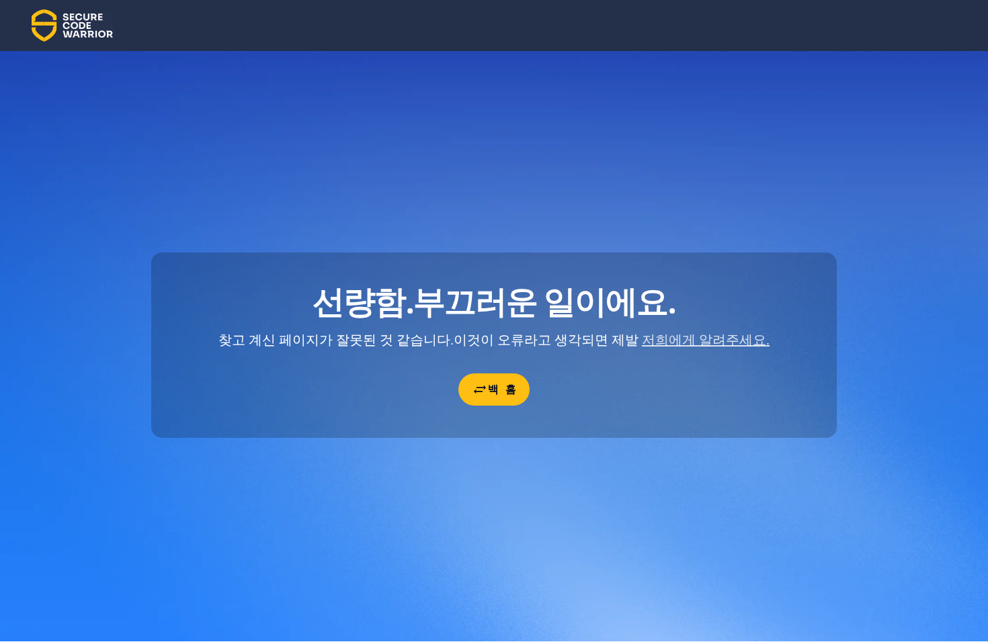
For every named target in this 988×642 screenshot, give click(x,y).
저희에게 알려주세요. (706, 339)
